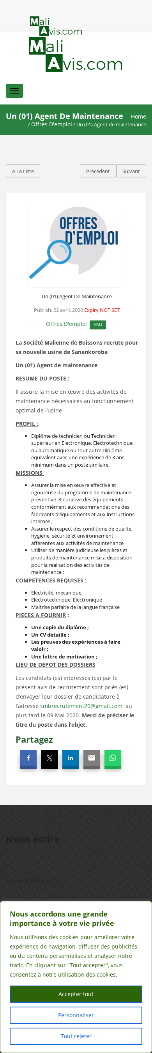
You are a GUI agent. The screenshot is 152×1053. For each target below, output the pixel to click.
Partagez (34, 739)
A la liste (23, 171)
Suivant (131, 171)
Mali (98, 324)
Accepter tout (76, 994)
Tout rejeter (76, 1036)
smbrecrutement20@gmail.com (81, 706)
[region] (76, 977)
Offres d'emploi (51, 124)
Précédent (98, 171)
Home (138, 116)
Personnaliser (76, 1015)
